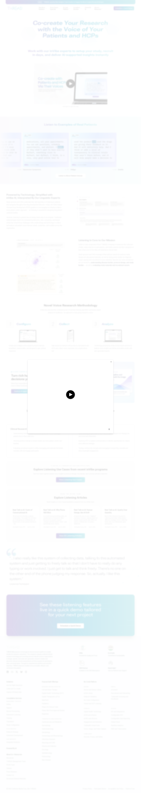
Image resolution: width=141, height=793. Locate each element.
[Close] (111, 362)
